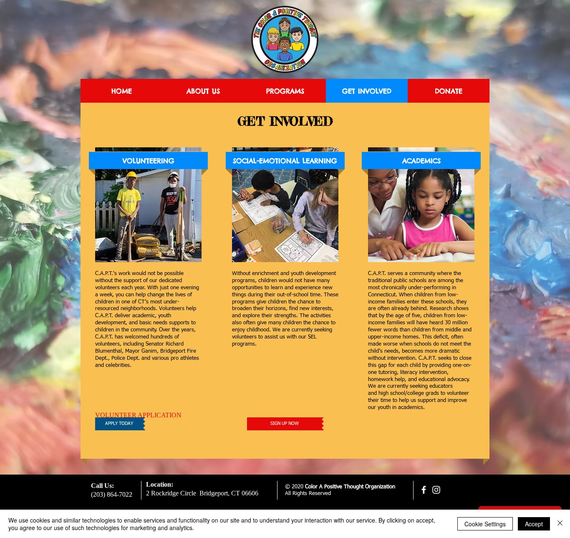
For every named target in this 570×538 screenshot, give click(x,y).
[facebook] (424, 490)
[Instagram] (436, 490)
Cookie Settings (485, 524)
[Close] (560, 523)
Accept (534, 524)
